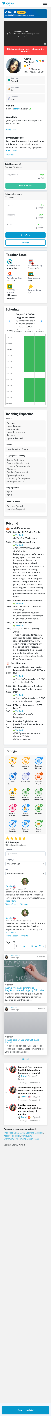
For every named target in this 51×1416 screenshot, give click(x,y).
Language (9, 860)
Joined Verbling (35, 266)
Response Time (13, 266)
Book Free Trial (25, 1410)
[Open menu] (45, 3)
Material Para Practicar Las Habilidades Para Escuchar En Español (30, 1070)
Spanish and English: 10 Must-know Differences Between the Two (30, 1091)
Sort (7, 869)
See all (25, 1059)
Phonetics (8, 1133)
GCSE (22, 1133)
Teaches (14, 78)
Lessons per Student (12, 291)
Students (15, 88)
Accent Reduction (12, 1136)
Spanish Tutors (10, 1145)
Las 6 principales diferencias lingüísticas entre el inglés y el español (30, 1110)
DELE (16, 1133)
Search (8, 850)
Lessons (14, 97)
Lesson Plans (32, 1139)
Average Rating (34, 290)
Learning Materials (34, 1133)
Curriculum (26, 1136)
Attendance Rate (14, 278)
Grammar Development (15, 1139)
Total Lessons (34, 278)
